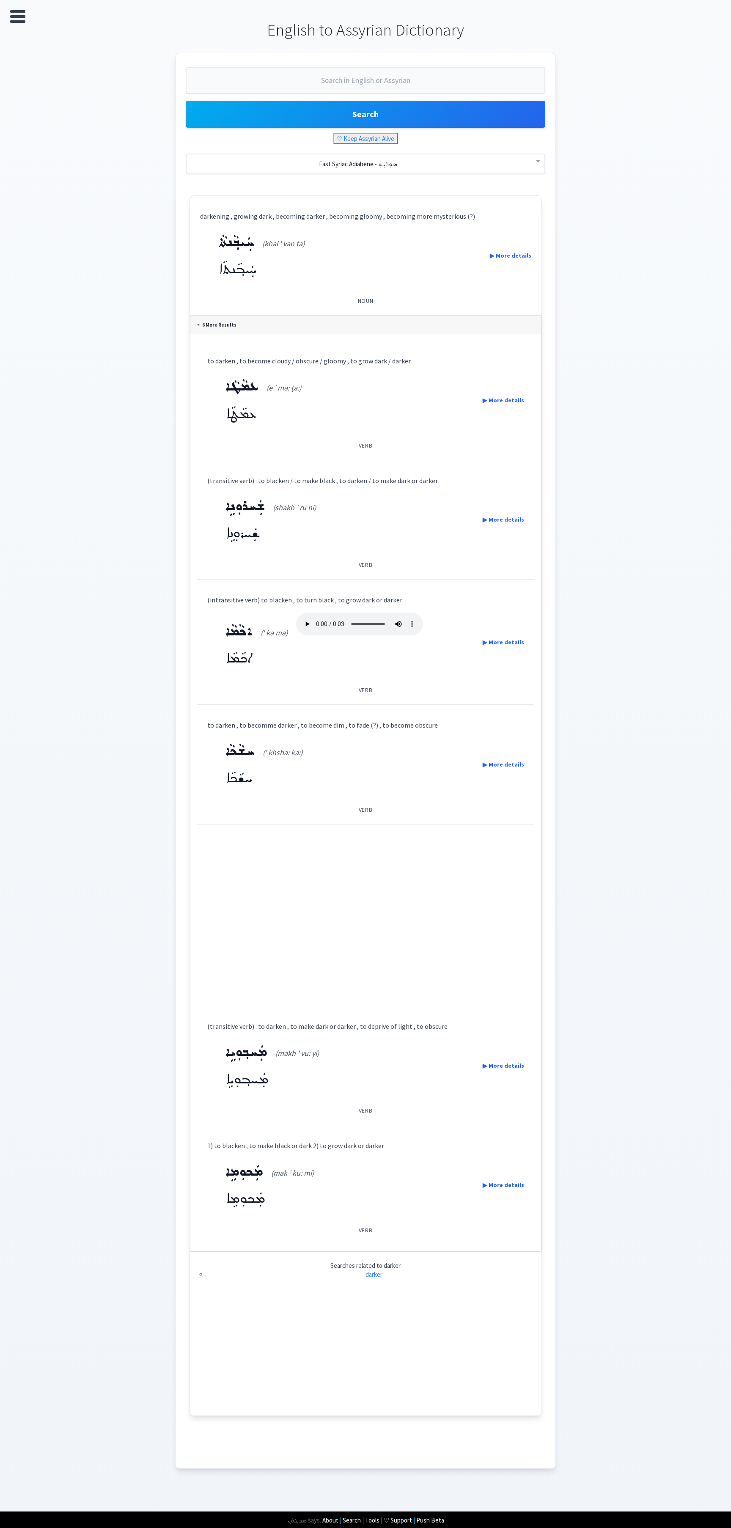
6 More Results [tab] (219, 325)
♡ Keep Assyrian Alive (365, 139)
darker (374, 1274)
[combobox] (365, 84)
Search (365, 114)
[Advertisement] (365, 915)
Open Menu (17, 16)
